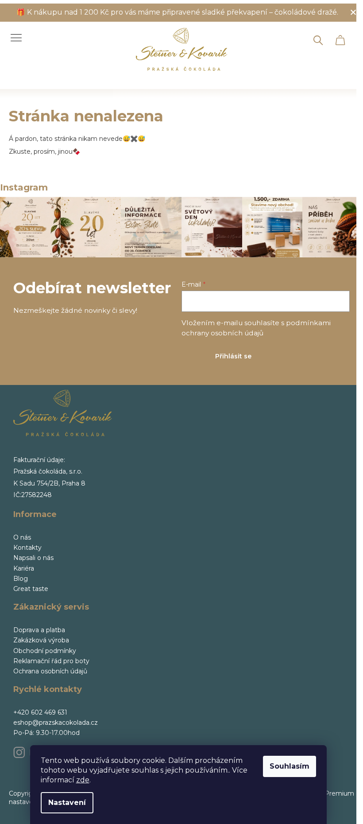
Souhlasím (289, 766)
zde (82, 780)
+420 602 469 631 (40, 712)
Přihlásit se (233, 356)
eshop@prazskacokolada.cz (55, 723)
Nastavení (67, 802)
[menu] (13, 33)
